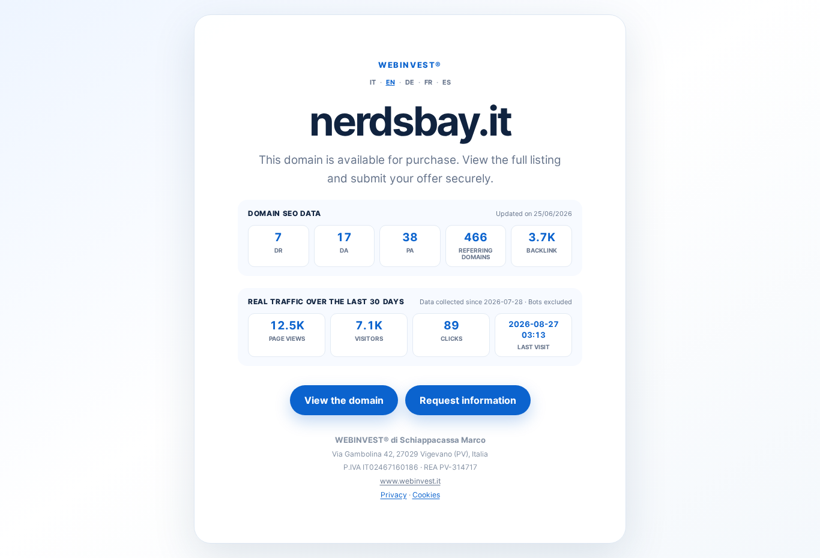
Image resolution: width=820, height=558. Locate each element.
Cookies (426, 494)
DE (409, 82)
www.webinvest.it (410, 480)
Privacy (394, 494)
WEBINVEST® (410, 65)
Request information (468, 400)
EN (390, 82)
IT (373, 82)
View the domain (344, 400)
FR (428, 82)
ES (446, 82)
